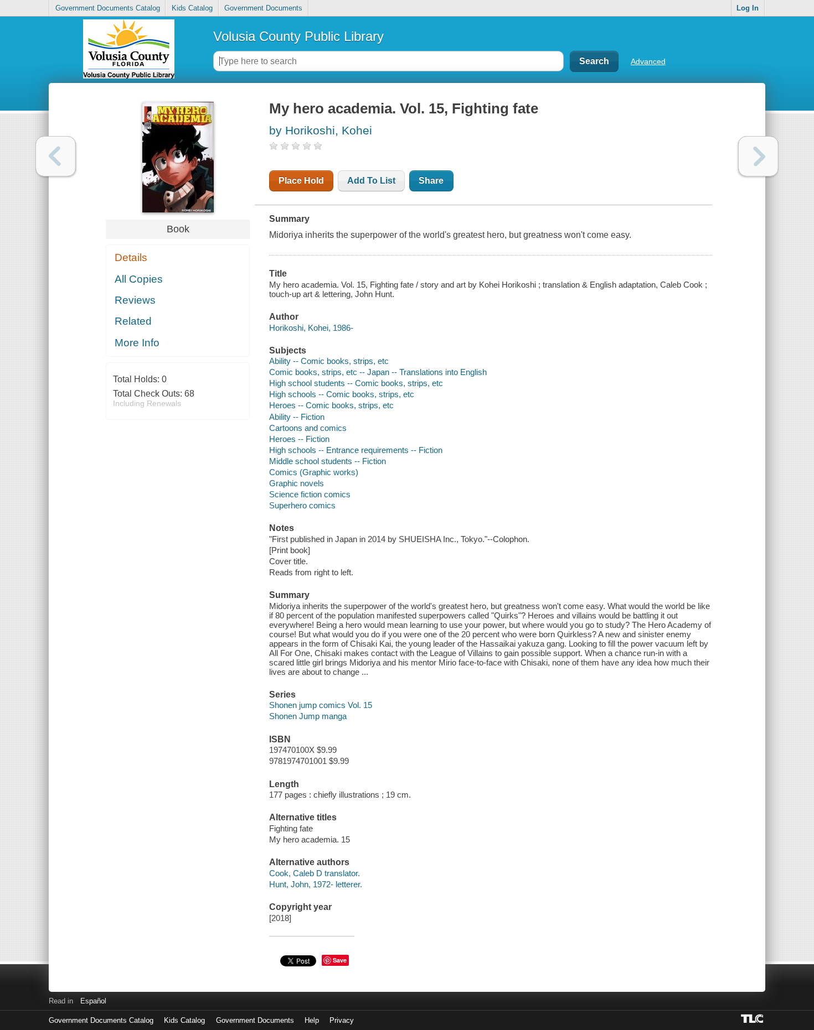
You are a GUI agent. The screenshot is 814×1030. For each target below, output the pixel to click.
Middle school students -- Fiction (327, 461)
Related (133, 321)
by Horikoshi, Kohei (320, 130)
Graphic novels (296, 483)
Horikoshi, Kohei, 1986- (311, 327)
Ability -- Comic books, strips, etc (329, 361)
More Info (137, 342)
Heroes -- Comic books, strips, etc (331, 405)
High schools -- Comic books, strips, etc (341, 394)
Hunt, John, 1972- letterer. (315, 884)
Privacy (341, 1020)
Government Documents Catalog (107, 8)
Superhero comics (302, 505)
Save (340, 960)
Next (758, 156)
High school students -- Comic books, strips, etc (356, 383)
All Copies (139, 279)
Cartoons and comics (308, 428)
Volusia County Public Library (298, 36)
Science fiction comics (310, 494)
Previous (55, 156)
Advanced (648, 61)
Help (312, 1020)
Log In (747, 8)
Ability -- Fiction (296, 417)
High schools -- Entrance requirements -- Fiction (355, 450)
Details (131, 257)
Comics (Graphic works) (313, 472)
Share (431, 180)
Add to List (371, 180)
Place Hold (301, 180)
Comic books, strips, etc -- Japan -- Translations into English (378, 372)
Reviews (135, 300)
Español (93, 1001)
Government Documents (263, 8)
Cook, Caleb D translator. (314, 873)
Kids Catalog (192, 8)
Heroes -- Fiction (299, 439)
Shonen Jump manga (308, 716)
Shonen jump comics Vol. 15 (320, 705)
